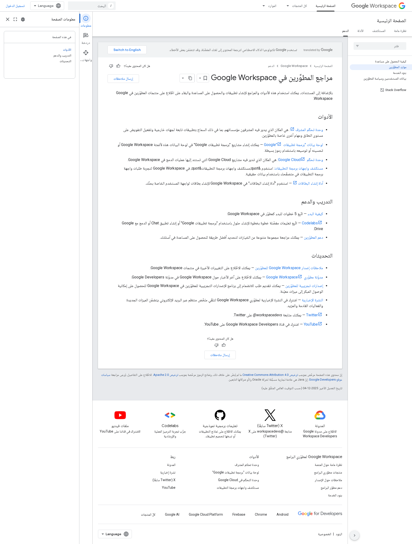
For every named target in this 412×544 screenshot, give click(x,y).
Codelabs (310, 223)
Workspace (383, 6)
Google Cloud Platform (206, 514)
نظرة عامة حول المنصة (328, 465)
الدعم (345, 31)
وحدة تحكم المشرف (247, 465)
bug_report (23, 19)
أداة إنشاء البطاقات (310, 183)
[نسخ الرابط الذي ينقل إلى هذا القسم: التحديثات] (306, 256)
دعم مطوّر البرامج (331, 487)
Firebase (238, 514)
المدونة (171, 465)
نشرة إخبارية (167, 472)
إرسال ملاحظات (123, 78)
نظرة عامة (400, 31)
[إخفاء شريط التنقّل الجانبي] (354, 535)
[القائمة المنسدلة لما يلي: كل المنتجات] (286, 5)
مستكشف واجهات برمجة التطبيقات (298, 168)
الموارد (272, 6)
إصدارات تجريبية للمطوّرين (304, 285)
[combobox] (92, 5)
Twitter (312, 315)
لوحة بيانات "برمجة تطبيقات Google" (293, 144)
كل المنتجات (299, 6)
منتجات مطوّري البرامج (328, 472)
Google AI (172, 514)
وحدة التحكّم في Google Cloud (238, 480)
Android (282, 514)
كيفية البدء (315, 214)
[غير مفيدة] (111, 66)
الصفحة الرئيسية (325, 6)
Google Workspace (294, 66)
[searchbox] (380, 46)
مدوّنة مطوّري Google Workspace (294, 277)
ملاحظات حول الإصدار (328, 480)
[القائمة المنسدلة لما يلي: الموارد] (262, 5)
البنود (339, 534)
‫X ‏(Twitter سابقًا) (164, 480)
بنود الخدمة (335, 495)
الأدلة (360, 31)
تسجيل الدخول (15, 6)
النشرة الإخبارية (312, 300)
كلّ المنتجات (148, 514)
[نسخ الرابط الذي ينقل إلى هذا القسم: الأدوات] (313, 117)
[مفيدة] (118, 66)
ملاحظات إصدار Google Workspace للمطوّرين (289, 268)
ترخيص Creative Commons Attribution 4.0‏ (270, 375)
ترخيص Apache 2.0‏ (165, 375)
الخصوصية (324, 534)
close (7, 19)
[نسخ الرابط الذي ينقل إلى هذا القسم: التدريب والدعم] (296, 202)
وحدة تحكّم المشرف (309, 129)
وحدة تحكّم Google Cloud (300, 159)
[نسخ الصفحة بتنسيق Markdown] (190, 78)
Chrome (261, 514)
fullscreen (15, 19)
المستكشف (379, 31)
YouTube (311, 324)
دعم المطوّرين (313, 237)
